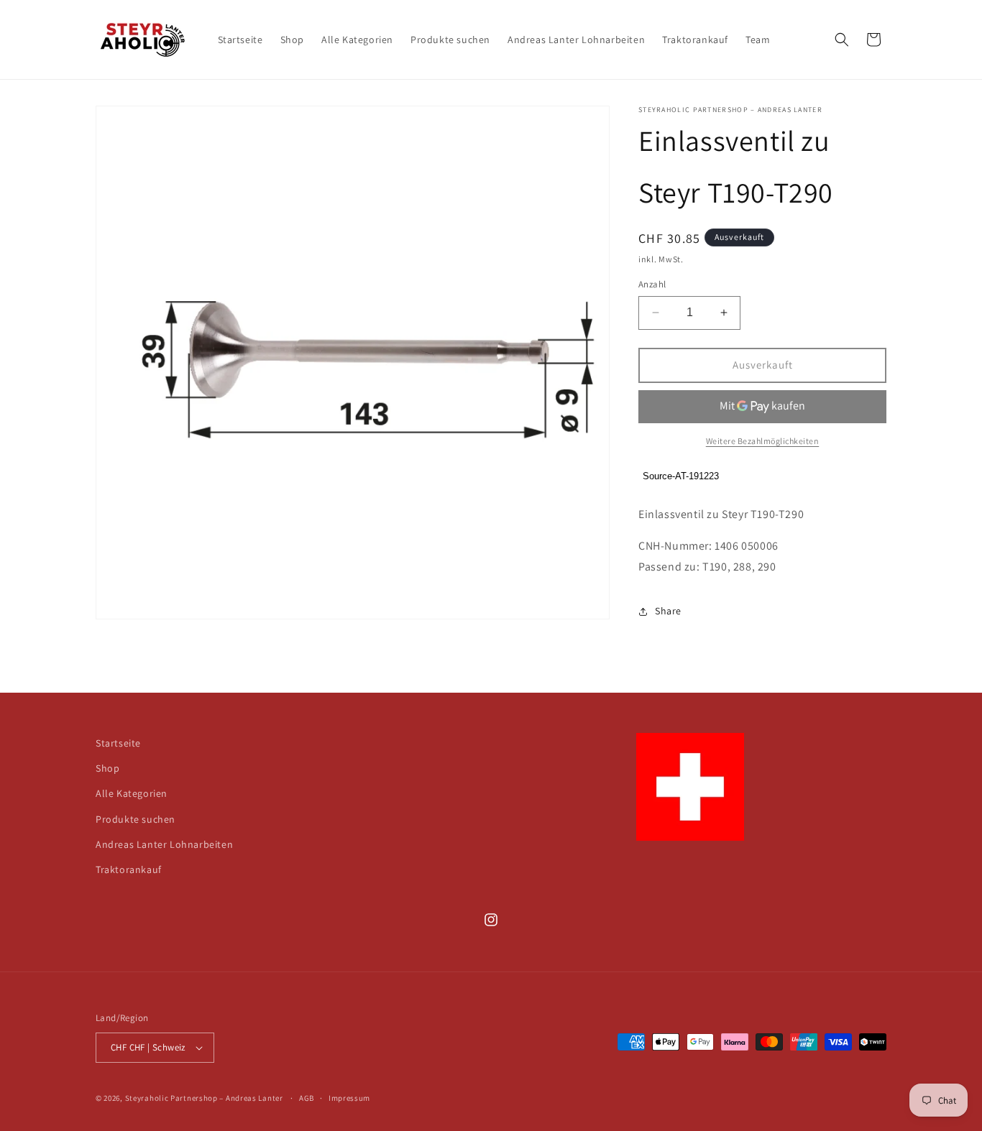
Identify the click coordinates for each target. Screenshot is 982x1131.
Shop (107, 768)
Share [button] (668, 610)
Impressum (349, 1098)
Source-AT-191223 (681, 476)
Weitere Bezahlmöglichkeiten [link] (763, 440)
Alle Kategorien (132, 793)
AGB (306, 1098)
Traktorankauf (129, 869)
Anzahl (652, 284)
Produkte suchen (135, 819)
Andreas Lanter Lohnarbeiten (164, 844)
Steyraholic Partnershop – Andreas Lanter (204, 1098)
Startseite (118, 743)
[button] (842, 39)
